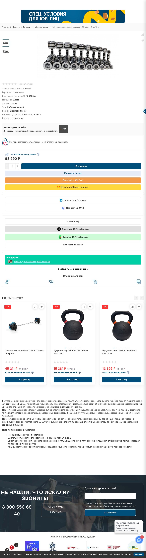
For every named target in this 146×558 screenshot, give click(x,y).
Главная (5, 27)
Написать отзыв (25, 84)
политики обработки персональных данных (114, 506)
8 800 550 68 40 (17, 510)
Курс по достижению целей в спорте (32, 261)
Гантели (26, 27)
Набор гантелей (41, 27)
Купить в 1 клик (73, 173)
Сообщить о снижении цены (73, 269)
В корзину (81, 166)
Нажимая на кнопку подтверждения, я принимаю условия (110, 504)
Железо (16, 27)
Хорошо (138, 554)
